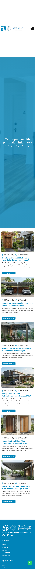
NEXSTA (4, 544)
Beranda (7, 146)
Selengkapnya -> (8, 273)
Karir (3, 565)
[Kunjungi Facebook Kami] (4, 535)
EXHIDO (4, 550)
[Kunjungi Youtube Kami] (12, 535)
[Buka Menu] (32, 28)
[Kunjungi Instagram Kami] (8, 535)
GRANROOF (6, 553)
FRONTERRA (6, 555)
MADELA (5, 547)
